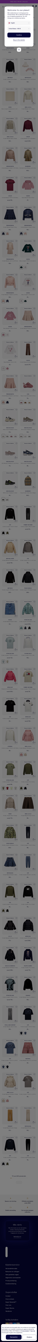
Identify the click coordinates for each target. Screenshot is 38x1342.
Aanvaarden (13, 1337)
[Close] (19, 50)
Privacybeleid (25, 1331)
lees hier (33, 1331)
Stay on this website (19, 40)
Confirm (19, 35)
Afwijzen (29, 1337)
